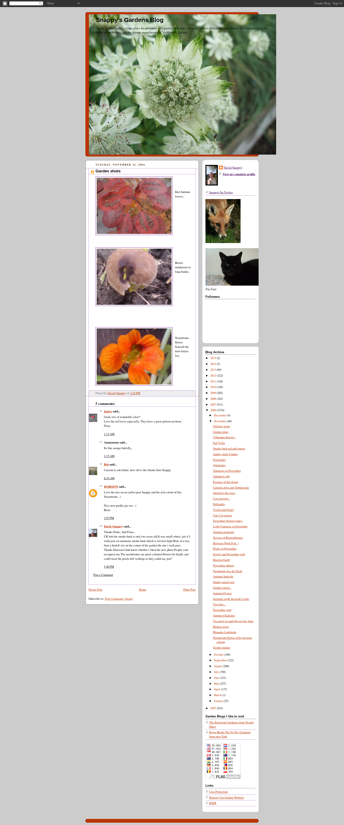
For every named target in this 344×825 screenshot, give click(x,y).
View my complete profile (239, 174)
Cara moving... (221, 499)
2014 (213, 364)
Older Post (189, 590)
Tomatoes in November (227, 471)
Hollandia (219, 504)
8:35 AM (109, 478)
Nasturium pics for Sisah (227, 571)
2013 (213, 370)
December (220, 415)
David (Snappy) (113, 526)
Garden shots (220, 432)
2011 (213, 381)
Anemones (219, 465)
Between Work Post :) (226, 543)
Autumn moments (223, 532)
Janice (108, 411)
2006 (213, 410)
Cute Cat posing (222, 515)
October (219, 655)
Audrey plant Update (225, 454)
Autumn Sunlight (223, 576)
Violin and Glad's (223, 510)
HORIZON (111, 486)
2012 (213, 376)
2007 (213, 405)
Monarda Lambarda (224, 632)
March (218, 695)
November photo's (223, 565)
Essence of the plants (225, 482)
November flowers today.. (228, 521)
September (220, 660)
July (217, 672)
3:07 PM (109, 518)
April (217, 689)
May (217, 684)
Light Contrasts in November (230, 526)
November (220, 421)
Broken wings (221, 627)
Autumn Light (221, 476)
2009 (213, 393)
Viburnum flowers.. (224, 437)
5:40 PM (109, 567)
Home (142, 590)
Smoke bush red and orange (229, 449)
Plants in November (225, 549)
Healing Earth (221, 560)
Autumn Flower (222, 593)
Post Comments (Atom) (119, 599)
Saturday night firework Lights (231, 599)
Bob (106, 464)
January (219, 701)
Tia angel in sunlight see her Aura (233, 621)
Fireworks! (219, 460)
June (217, 678)
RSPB (212, 803)
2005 (213, 708)
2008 (213, 399)
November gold (222, 610)
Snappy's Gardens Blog (130, 19)
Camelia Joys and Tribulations (231, 488)
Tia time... (219, 604)
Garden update (221, 648)
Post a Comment (103, 575)
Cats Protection (218, 792)
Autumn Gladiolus (224, 616)
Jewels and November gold (229, 554)
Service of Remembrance (228, 538)
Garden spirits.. (222, 588)
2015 (213, 358)
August (218, 666)
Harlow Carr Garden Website (226, 798)
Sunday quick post (223, 582)
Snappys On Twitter (221, 192)
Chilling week (221, 426)
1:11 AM (109, 434)
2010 (213, 387)
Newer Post (95, 590)
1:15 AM (109, 456)
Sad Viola (219, 443)
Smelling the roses (224, 493)
